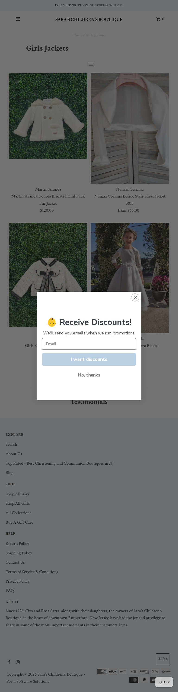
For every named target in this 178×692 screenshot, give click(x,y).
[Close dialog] (135, 297)
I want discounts (89, 359)
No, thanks (89, 375)
